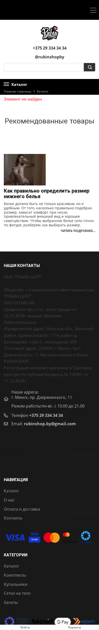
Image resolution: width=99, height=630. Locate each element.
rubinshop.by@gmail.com (50, 424)
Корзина (74, 627)
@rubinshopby (49, 57)
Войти (25, 627)
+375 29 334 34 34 (46, 415)
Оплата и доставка (22, 509)
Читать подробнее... (78, 231)
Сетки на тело (17, 593)
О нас (9, 500)
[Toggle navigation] (93, 10)
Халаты (11, 602)
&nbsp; (11, 453)
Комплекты (15, 575)
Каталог (11, 491)
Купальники (15, 584)
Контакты (13, 518)
